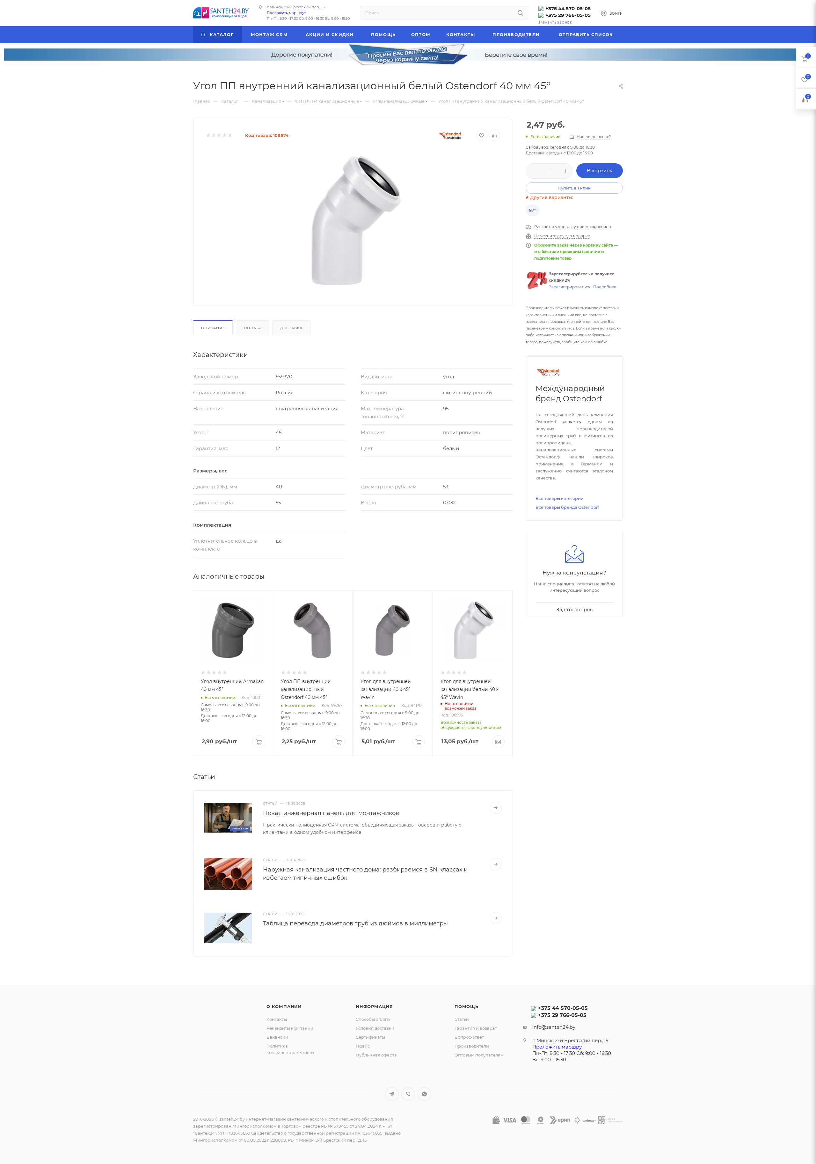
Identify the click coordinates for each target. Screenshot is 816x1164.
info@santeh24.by (553, 1027)
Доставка (291, 328)
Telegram (392, 1094)
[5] (229, 135)
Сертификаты (370, 1037)
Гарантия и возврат (476, 1028)
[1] (208, 135)
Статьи (462, 1019)
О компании (284, 1006)
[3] (219, 135)
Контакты (276, 1019)
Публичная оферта (376, 1054)
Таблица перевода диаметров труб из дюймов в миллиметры (355, 923)
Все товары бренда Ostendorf (567, 507)
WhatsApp (424, 1094)
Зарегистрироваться (569, 287)
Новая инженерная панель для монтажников (331, 813)
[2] (213, 135)
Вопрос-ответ (469, 1037)
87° (532, 210)
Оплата (252, 328)
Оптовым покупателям (479, 1054)
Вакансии (277, 1037)
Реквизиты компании (289, 1028)
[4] (224, 135)
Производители (472, 1046)
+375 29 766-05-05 (568, 15)
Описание (213, 328)
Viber (408, 1094)
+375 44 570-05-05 (568, 8)
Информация (374, 1006)
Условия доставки (375, 1028)
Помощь (466, 1006)
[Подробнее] (496, 808)
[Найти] (520, 12)
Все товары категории (560, 498)
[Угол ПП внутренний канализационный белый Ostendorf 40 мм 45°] (353, 221)
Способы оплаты (373, 1019)
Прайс (363, 1046)
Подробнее (604, 287)
